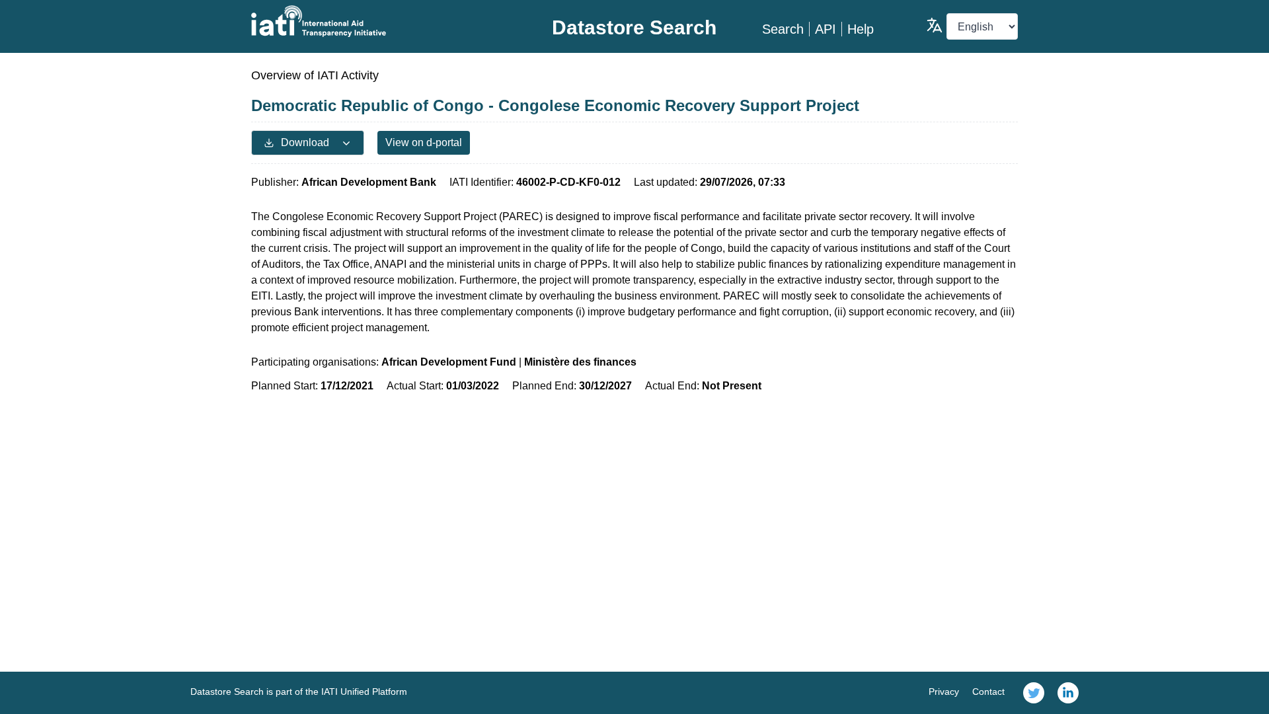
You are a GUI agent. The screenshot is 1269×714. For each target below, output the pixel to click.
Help (860, 29)
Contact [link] (988, 691)
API (825, 29)
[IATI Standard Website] (379, 21)
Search (783, 29)
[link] (1033, 692)
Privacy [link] (944, 691)
